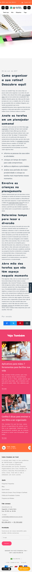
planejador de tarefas (23, 141)
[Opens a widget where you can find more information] (24, 569)
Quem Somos (5, 489)
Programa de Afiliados (8, 498)
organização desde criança (15, 203)
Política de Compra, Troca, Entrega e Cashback (14, 492)
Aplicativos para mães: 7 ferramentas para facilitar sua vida (16, 367)
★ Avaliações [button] (30, 287)
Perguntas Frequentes (8, 484)
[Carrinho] (29, 7)
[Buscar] (7, 7)
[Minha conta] (3, 7)
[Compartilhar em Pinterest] (20, 323)
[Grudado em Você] (16, 8)
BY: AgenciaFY (23, 562)
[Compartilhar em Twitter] (13, 323)
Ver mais (4, 388)
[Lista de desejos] (25, 7)
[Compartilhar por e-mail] (27, 323)
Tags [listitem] (25, 12)
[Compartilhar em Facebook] (7, 323)
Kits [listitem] (12, 12)
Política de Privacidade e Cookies (11, 495)
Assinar (6, 543)
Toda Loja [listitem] (6, 12)
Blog (3, 486)
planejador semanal (7, 305)
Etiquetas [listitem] (18, 12)
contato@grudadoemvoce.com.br (12, 516)
